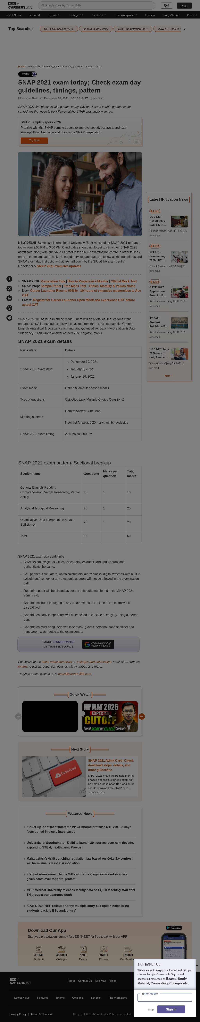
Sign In (171, 1009)
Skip (151, 1009)
